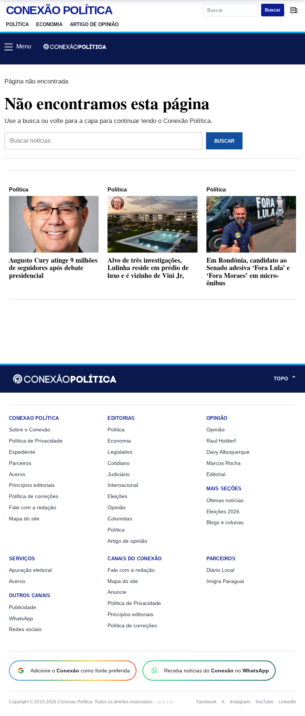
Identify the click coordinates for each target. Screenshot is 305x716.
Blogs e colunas (225, 522)
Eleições (117, 496)
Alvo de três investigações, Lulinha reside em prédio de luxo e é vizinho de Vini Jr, (148, 267)
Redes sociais (25, 629)
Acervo (17, 474)
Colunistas (119, 519)
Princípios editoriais (32, 485)
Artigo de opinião (94, 24)
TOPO (285, 379)
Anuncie (116, 592)
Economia (49, 24)
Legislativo (119, 452)
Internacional (122, 485)
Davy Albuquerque (228, 452)
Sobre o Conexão (29, 430)
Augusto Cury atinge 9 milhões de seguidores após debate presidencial (53, 267)
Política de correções (33, 496)
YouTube (264, 701)
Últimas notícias (225, 500)
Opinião (116, 507)
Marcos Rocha (223, 463)
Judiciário (118, 474)
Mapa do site (24, 519)
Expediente (22, 452)
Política (17, 24)
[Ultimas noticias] (294, 10)
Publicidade (22, 607)
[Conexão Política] (74, 47)
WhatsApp (21, 618)
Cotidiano (118, 463)
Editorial (215, 474)
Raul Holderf (221, 441)
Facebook (206, 701)
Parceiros (20, 463)
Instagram (240, 701)
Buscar (272, 10)
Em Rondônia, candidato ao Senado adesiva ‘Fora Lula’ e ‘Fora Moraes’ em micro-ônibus (248, 271)
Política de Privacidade (35, 441)
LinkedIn (287, 701)
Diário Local (220, 570)
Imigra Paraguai (225, 581)
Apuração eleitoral (30, 570)
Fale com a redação (32, 507)
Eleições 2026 (223, 511)
